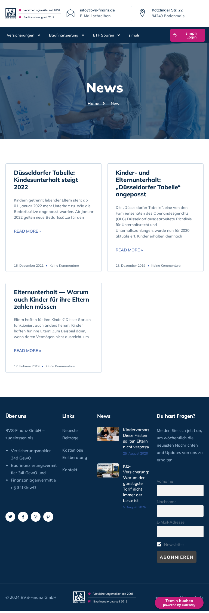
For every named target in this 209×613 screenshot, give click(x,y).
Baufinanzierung (63, 35)
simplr (134, 35)
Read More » (27, 231)
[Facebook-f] (23, 517)
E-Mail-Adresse (171, 522)
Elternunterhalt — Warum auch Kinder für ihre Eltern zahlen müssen (51, 299)
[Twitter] (10, 517)
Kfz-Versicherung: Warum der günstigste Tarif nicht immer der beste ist (136, 483)
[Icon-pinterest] (48, 517)
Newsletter (173, 544)
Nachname (167, 501)
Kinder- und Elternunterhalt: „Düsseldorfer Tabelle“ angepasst (148, 183)
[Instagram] (36, 517)
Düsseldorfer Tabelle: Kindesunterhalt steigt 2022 (46, 180)
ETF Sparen (103, 35)
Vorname (165, 481)
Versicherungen (20, 35)
